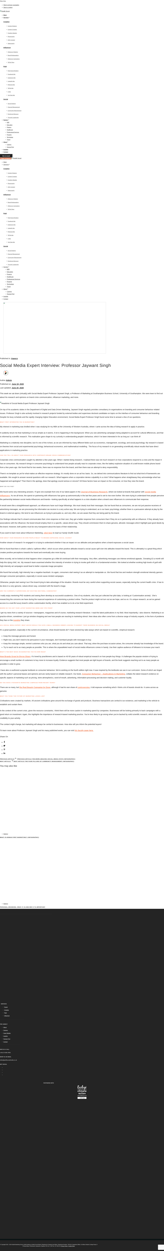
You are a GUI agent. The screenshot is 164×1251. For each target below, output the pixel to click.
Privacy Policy (64, 1246)
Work (5, 15)
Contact (5, 152)
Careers (9, 144)
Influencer (7, 47)
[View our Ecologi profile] (82, 1092)
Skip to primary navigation (11, 5)
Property (9, 134)
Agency (14, 358)
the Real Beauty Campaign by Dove (34, 687)
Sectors (5, 120)
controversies (84, 687)
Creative (6, 22)
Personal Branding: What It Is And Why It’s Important (22, 907)
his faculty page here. (84, 730)
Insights (5, 149)
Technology (10, 137)
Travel (8, 139)
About (5, 142)
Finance (9, 127)
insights (16, 620)
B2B (8, 122)
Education (9, 125)
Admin (9, 380)
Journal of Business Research (94, 492)
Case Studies (7, 1033)
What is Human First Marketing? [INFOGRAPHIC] (19, 837)
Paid (5, 66)
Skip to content (7, 7)
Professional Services (13, 132)
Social (5, 99)
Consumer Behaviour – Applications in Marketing (103, 674)
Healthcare (10, 130)
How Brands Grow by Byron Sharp (15, 656)
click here (48, 533)
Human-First (10, 147)
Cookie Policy (71, 1246)
